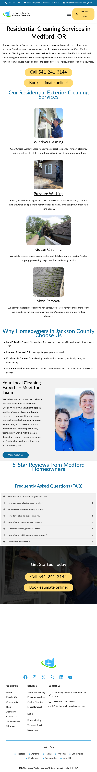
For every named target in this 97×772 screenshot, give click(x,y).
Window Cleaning (48, 142)
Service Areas (48, 747)
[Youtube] (70, 677)
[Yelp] (52, 677)
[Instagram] (34, 677)
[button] (69, 14)
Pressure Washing (48, 194)
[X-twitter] (43, 677)
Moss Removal (48, 301)
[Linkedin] (61, 677)
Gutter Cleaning (48, 250)
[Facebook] (25, 677)
